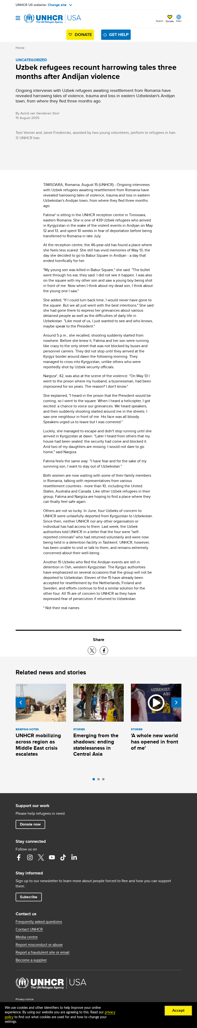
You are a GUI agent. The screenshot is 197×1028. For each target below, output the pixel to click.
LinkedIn (74, 857)
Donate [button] (170, 21)
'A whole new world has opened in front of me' (154, 741)
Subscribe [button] (28, 897)
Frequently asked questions (39, 921)
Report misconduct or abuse (39, 944)
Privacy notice (25, 999)
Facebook (19, 857)
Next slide (176, 702)
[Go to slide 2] (99, 780)
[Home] (40, 18)
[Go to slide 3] (104, 780)
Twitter (41, 857)
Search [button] (159, 21)
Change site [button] (57, 4)
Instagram (30, 857)
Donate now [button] (30, 824)
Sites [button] (178, 21)
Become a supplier (31, 960)
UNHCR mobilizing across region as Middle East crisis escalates (38, 744)
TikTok (63, 857)
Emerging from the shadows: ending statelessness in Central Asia (95, 744)
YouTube (52, 857)
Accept (178, 1010)
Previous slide (21, 702)
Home (20, 47)
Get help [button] (119, 34)
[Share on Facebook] (104, 650)
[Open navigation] (18, 18)
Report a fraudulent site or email (42, 952)
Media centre (27, 937)
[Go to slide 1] (94, 780)
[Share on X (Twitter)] (92, 650)
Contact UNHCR (29, 929)
